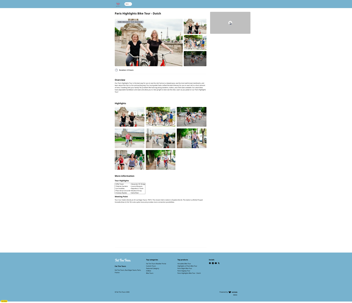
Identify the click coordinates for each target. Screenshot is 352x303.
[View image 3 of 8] (191, 117)
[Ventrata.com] (232, 292)
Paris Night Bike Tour (184, 268)
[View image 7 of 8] (129, 160)
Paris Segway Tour (183, 271)
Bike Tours (149, 273)
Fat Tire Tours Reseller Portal (156, 264)
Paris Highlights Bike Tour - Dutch (189, 273)
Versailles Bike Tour (184, 264)
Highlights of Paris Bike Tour (187, 266)
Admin (235, 295)
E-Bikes (148, 271)
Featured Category (152, 268)
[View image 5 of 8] (160, 138)
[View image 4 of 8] (129, 138)
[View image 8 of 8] (160, 160)
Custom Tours (151, 266)
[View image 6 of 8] (191, 138)
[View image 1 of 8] (195, 26)
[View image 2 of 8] (195, 42)
